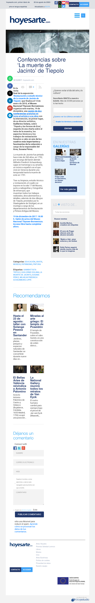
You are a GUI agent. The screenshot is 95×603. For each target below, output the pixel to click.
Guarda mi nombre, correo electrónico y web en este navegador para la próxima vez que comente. (25, 483)
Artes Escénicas (42, 557)
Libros (38, 549)
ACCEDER (84, 4)
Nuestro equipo (41, 566)
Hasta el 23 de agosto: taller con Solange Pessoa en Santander (20, 325)
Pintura (37, 264)
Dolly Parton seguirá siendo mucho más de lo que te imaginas (69, 249)
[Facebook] (15, 448)
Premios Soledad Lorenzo (45, 546)
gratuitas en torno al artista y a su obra (27, 113)
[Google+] (23, 448)
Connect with (21, 444)
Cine (37, 555)
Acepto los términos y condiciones (69, 122)
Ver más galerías (68, 189)
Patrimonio (27, 264)
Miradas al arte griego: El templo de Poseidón (37, 321)
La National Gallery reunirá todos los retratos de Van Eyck (36, 387)
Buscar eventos (60, 219)
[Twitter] (19, 448)
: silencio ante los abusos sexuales (67, 233)
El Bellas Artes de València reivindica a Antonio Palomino (19, 384)
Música (38, 552)
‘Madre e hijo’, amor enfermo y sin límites (68, 240)
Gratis (39, 262)
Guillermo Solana (30, 272)
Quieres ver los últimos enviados (67, 117)
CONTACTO (74, 4)
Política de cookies (43, 560)
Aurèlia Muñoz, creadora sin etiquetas (69, 224)
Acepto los (23, 510)
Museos (17, 264)
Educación (30, 262)
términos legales (26, 510)
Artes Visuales (41, 544)
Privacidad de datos (43, 563)
